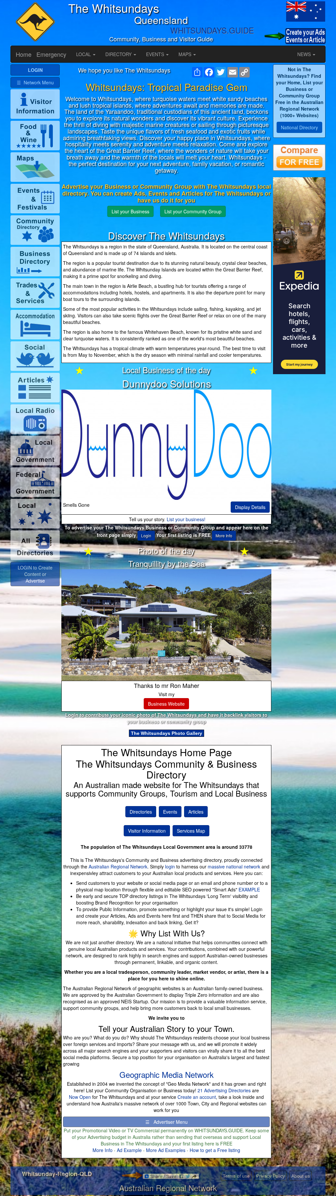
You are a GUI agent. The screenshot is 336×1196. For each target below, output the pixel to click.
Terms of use (236, 1176)
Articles (195, 811)
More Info (103, 1150)
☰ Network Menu (35, 82)
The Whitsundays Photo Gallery (166, 733)
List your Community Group (192, 211)
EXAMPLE (249, 889)
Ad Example (129, 1150)
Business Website (166, 703)
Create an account (197, 1097)
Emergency (51, 54)
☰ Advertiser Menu (166, 1122)
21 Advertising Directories (224, 1090)
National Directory (299, 127)
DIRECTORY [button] (119, 54)
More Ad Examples (165, 1150)
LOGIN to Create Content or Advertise (35, 574)
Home (24, 54)
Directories (141, 811)
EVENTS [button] (155, 54)
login (170, 866)
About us (300, 1176)
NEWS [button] (304, 54)
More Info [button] (224, 535)
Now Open (80, 1097)
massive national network (234, 866)
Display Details (250, 507)
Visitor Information (147, 830)
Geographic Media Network (166, 1074)
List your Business (130, 211)
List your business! (186, 519)
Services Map (191, 830)
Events (170, 811)
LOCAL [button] (84, 54)
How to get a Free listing (215, 1150)
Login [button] (146, 535)
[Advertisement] (299, 479)
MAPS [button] (185, 54)
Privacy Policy (270, 1176)
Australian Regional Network (118, 866)
